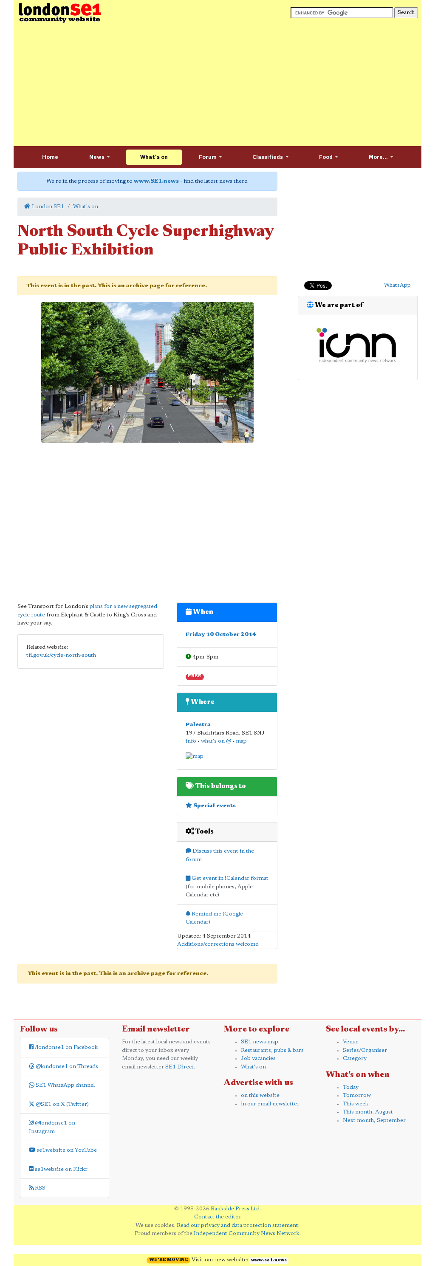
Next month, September (374, 1120)
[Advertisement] (217, 84)
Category (355, 1058)
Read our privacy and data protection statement (237, 1225)
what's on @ (216, 741)
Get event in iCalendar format (229, 878)
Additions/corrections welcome (217, 944)
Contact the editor (217, 1217)
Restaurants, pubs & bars (272, 1050)
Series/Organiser (365, 1050)
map (241, 741)
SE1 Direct (179, 1067)
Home (50, 157)
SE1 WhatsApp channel (64, 1085)
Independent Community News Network (246, 1233)
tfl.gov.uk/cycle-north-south (61, 655)
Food (326, 157)
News (97, 157)
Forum (208, 157)
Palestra (198, 724)
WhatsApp (397, 285)
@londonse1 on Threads (66, 1066)
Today (351, 1087)
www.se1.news (269, 1260)
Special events (214, 805)
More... (379, 157)
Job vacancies (258, 1058)
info (191, 741)
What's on (154, 157)
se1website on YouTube (66, 1150)
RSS (39, 1188)
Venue (351, 1042)
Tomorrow (357, 1095)
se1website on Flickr (61, 1169)
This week (355, 1104)
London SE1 (47, 206)
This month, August (368, 1112)
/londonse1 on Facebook (66, 1047)
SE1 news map (259, 1042)
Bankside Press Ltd (235, 1209)
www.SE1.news (156, 181)
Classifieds (268, 157)
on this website (260, 1095)
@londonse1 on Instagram (52, 1127)
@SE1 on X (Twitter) (61, 1104)
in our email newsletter (270, 1104)
